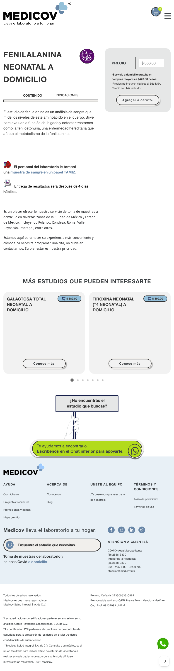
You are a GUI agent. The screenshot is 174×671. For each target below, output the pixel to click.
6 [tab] (98, 380)
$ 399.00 (157, 298)
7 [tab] (103, 380)
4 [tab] (88, 380)
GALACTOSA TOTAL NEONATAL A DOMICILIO (26, 304)
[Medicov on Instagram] (121, 530)
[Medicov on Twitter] (141, 530)
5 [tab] (93, 380)
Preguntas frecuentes (16, 502)
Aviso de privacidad (145, 499)
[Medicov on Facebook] (111, 530)
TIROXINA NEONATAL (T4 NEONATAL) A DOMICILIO (113, 304)
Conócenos (54, 494)
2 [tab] (78, 380)
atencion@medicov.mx (121, 571)
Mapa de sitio (11, 517)
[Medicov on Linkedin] (131, 530)
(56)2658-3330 (117, 554)
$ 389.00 (71, 298)
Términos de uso (144, 506)
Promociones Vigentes (17, 509)
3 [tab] (83, 380)
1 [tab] (72, 380)
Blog (50, 502)
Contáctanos (11, 494)
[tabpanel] (44, 333)
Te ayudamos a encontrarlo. (80, 449)
